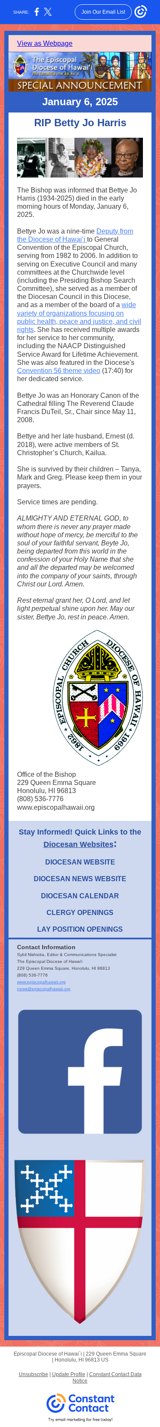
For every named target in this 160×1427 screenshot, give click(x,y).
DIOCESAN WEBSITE (80, 862)
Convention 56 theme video (58, 370)
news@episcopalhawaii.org (43, 988)
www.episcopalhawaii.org (41, 982)
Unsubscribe (33, 1374)
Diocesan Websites (78, 844)
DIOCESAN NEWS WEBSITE (80, 878)
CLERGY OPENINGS (80, 912)
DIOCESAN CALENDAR (80, 896)
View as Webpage (45, 43)
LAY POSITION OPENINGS (80, 929)
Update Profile (68, 1374)
